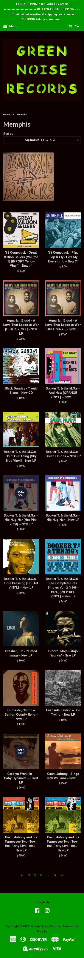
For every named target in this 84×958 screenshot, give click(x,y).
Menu (12, 26)
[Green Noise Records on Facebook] (37, 911)
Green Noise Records (46, 926)
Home (6, 114)
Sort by (8, 133)
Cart (77, 26)
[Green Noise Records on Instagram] (47, 911)
